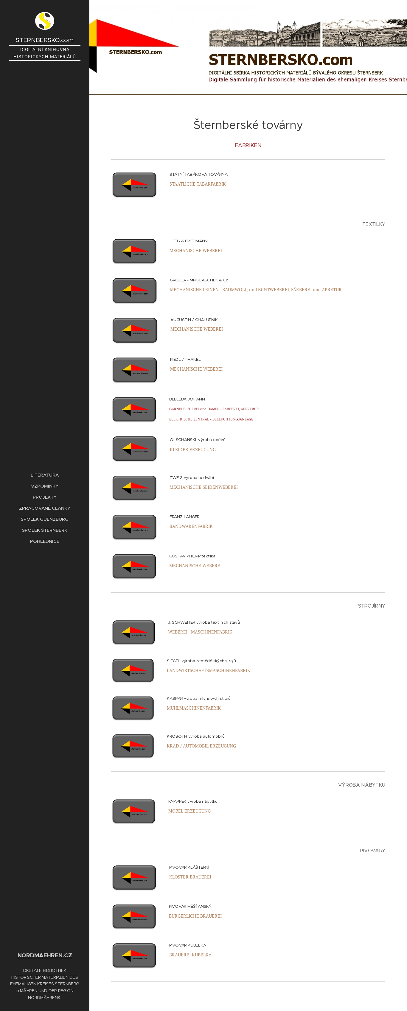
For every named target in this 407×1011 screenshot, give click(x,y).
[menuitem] (45, 474)
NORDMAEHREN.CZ (45, 955)
